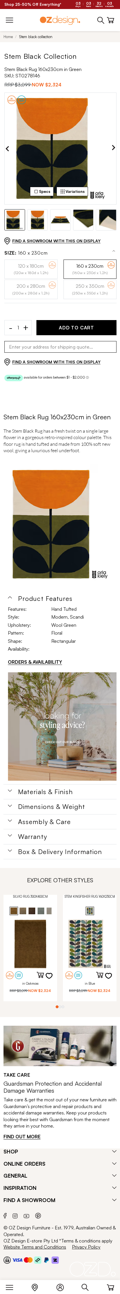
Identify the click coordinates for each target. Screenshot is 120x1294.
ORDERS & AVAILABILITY (35, 662)
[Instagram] (15, 1215)
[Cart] (110, 1286)
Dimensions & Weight (51, 806)
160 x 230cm (26, 253)
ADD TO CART (76, 328)
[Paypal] (46, 1260)
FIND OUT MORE (21, 1136)
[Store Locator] (37, 1286)
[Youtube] (26, 1215)
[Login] (63, 1286)
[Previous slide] (7, 149)
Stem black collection (35, 36)
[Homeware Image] (62, 726)
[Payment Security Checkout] (7, 1260)
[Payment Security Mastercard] (28, 1260)
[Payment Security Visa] (17, 1260)
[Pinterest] (38, 1215)
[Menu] (12, 1286)
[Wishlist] (52, 979)
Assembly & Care (44, 822)
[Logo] (60, 20)
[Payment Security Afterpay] (37, 1260)
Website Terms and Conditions (34, 1247)
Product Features (45, 598)
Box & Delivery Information (60, 851)
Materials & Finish (45, 792)
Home (8, 36)
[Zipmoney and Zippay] (55, 1260)
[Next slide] (114, 149)
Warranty (32, 836)
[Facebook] (5, 1215)
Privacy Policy (86, 1247)
